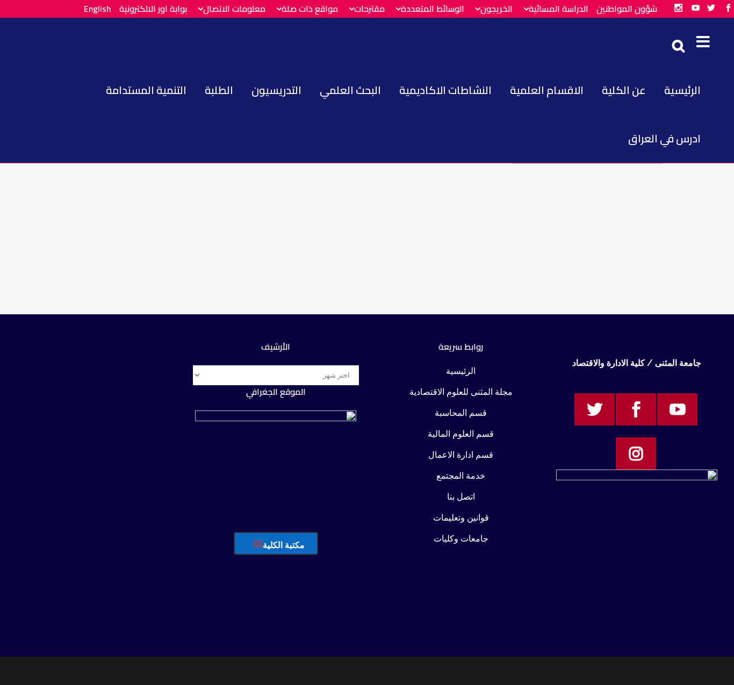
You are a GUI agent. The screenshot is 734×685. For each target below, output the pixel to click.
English (97, 9)
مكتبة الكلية (284, 545)
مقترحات (369, 9)
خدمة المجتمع (460, 476)
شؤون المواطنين (626, 9)
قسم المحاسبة (461, 413)
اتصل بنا (461, 497)
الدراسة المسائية (558, 9)
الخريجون (496, 9)
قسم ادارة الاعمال (460, 455)
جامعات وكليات (461, 538)
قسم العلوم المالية (461, 434)
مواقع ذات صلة (310, 9)
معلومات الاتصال (234, 9)
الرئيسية (461, 371)
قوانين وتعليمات (461, 518)
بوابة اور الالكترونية (153, 9)
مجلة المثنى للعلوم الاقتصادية (461, 392)
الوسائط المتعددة (432, 9)
